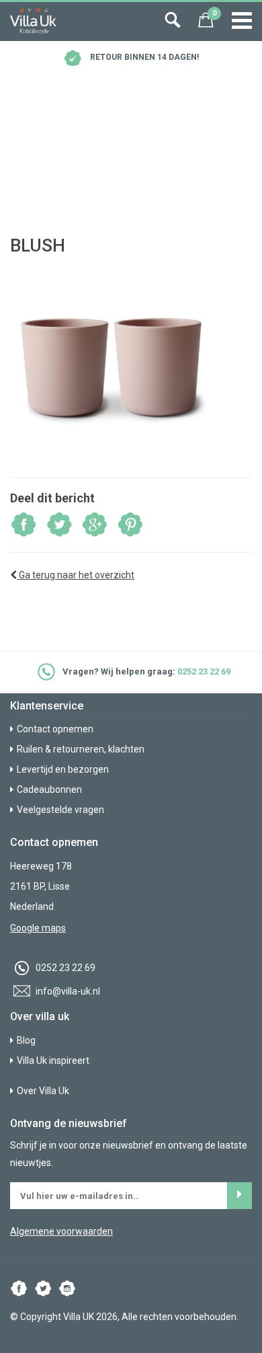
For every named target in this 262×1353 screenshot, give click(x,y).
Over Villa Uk (43, 1090)
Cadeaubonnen (49, 789)
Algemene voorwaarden (61, 1231)
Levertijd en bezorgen (63, 769)
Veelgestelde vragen (60, 809)
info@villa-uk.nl (67, 991)
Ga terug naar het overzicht (75, 575)
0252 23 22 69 (203, 671)
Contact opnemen (55, 729)
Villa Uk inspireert (53, 1060)
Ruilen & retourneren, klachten (80, 749)
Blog (26, 1040)
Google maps (38, 928)
